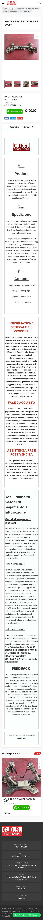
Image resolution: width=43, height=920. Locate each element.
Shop (11, 9)
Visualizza (21, 889)
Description (14, 127)
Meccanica (20, 9)
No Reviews (17, 804)
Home (5, 9)
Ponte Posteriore (32, 9)
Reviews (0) (28, 127)
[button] (26, 915)
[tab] (14, 127)
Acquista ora (16, 112)
